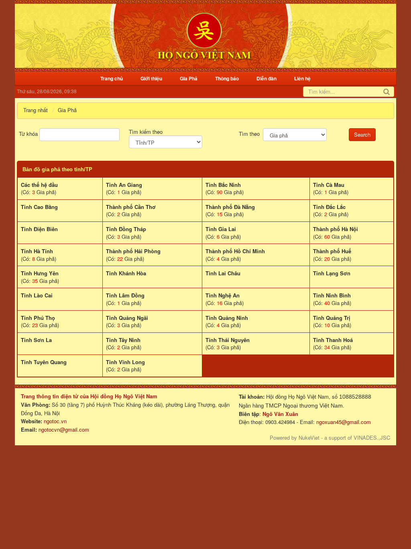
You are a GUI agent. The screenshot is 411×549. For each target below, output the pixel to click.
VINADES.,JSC (372, 437)
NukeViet (309, 437)
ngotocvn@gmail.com (64, 429)
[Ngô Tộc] (204, 35)
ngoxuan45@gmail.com (343, 422)
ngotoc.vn (55, 421)
